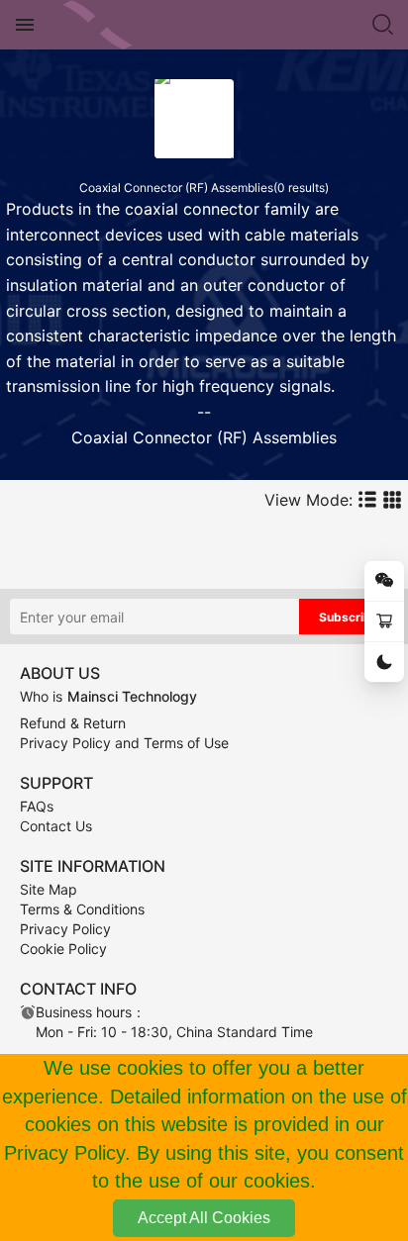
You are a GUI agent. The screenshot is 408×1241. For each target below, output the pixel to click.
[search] (383, 24)
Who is (108, 696)
